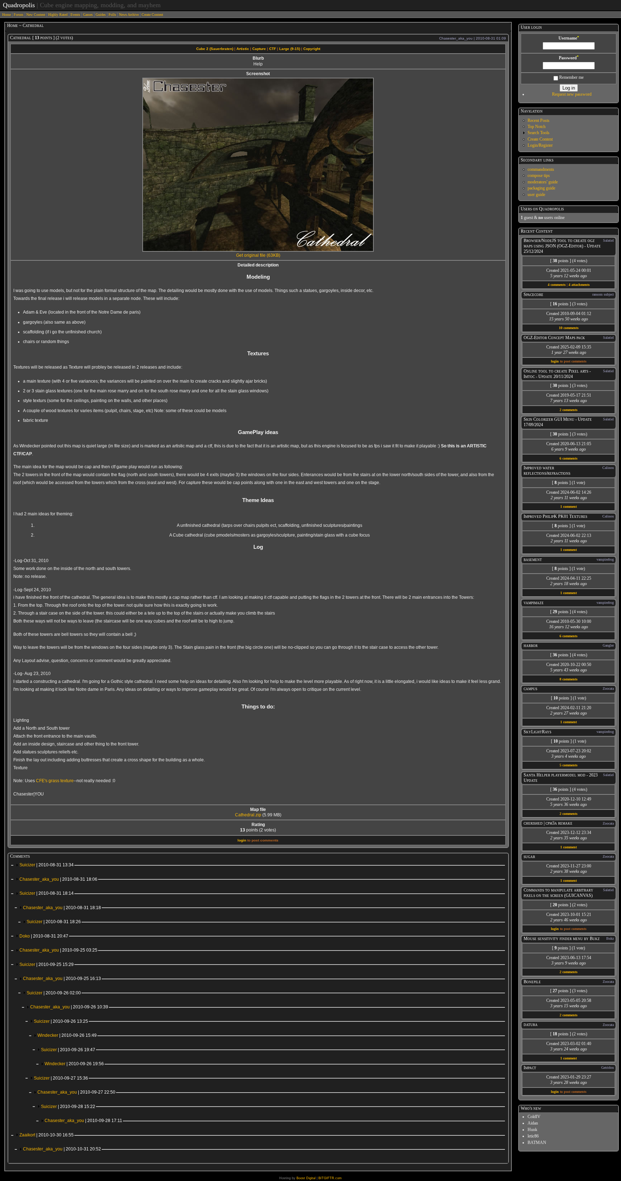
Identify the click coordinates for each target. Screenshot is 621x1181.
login (242, 840)
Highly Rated (58, 15)
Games (88, 15)
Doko (43, 936)
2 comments (569, 410)
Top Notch (537, 126)
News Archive (129, 15)
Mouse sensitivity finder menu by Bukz (562, 938)
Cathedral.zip (248, 814)
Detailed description (258, 265)
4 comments (557, 285)
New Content (35, 15)
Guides (101, 15)
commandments (541, 169)
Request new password (572, 94)
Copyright (311, 49)
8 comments (569, 679)
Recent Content (537, 231)
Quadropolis (19, 5)
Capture (259, 49)
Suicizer (46, 864)
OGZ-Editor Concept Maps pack (554, 337)
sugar (529, 856)
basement (533, 559)
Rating (258, 824)
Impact (530, 1067)
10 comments (569, 328)
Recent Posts (538, 120)
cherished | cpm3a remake (548, 823)
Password (569, 57)
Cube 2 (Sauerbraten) (214, 49)
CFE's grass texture (55, 780)
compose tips (539, 175)
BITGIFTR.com (330, 1178)
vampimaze (534, 602)
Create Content (152, 15)
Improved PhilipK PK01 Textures (555, 516)
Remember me (571, 77)
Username (568, 38)
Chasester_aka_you (58, 879)
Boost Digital (306, 1178)
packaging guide (541, 188)
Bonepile (532, 981)
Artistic (242, 49)
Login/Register (540, 145)
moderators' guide (543, 181)
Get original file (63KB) (258, 255)
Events (75, 15)
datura (531, 1024)
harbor (531, 645)
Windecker (67, 1035)
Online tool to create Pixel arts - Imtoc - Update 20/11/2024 (557, 374)
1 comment (568, 507)
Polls (112, 15)
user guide (536, 194)
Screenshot (258, 73)
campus (530, 688)
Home (6, 15)
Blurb (258, 58)
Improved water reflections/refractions (547, 470)
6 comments (569, 458)
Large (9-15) (289, 49)
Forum (18, 15)
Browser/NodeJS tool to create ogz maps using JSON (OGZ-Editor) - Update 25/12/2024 (562, 246)
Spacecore (533, 294)
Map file (258, 809)
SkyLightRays (537, 731)
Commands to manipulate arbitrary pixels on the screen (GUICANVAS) (558, 893)
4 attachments (579, 285)
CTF (272, 49)
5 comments (569, 765)
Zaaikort (46, 1134)
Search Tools (538, 132)
